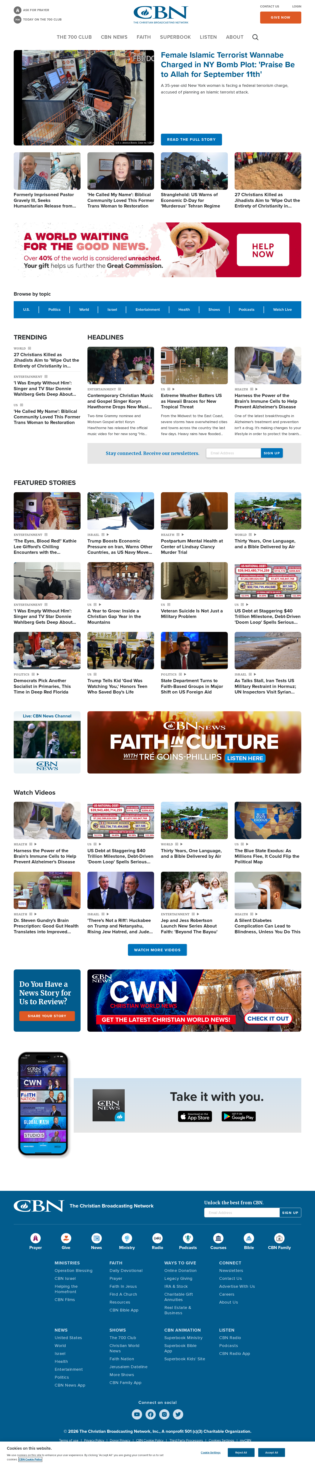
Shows (214, 309)
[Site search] (255, 39)
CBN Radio (230, 1337)
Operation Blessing (74, 1270)
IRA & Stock (176, 1286)
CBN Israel (65, 1278)
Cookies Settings (221, 1440)
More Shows (122, 1374)
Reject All (241, 1452)
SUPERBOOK (175, 37)
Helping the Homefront (66, 1289)
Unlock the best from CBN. (234, 1202)
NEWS (61, 1330)
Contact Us (269, 6)
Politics (54, 309)
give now (281, 17)
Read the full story (191, 139)
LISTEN (208, 37)
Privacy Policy (94, 1440)
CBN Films (65, 1299)
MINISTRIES (67, 1263)
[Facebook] (151, 1414)
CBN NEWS (114, 37)
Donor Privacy (120, 1440)
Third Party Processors (186, 1440)
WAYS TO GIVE (180, 1263)
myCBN (245, 1440)
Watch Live (282, 309)
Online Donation (180, 1270)
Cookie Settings (210, 1452)
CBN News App (70, 1385)
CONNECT (230, 1263)
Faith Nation (122, 1359)
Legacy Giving (178, 1278)
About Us (228, 1302)
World (84, 309)
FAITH (144, 37)
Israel (112, 309)
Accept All (271, 1452)
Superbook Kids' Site (184, 1359)
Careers (227, 1294)
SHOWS (118, 1330)
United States (68, 1337)
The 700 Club (74, 37)
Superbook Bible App (180, 1348)
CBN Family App (125, 1382)
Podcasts (247, 309)
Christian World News (125, 1348)
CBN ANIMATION (182, 1330)
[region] (157, 1453)
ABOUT (235, 37)
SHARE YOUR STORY (47, 1016)
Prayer (116, 1278)
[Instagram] (164, 1414)
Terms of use (68, 1440)
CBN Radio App (234, 1353)
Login (296, 6)
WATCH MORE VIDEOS (157, 950)
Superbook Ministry (183, 1337)
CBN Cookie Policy (150, 1440)
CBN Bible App (124, 1310)
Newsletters (231, 1270)
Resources (120, 1302)
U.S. (26, 309)
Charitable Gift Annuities (178, 1297)
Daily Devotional (126, 1270)
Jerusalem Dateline (128, 1366)
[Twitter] (178, 1414)
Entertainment (148, 309)
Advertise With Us (237, 1286)
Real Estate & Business (177, 1310)
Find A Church (123, 1294)
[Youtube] (137, 1414)
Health (184, 309)
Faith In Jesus (123, 1286)
